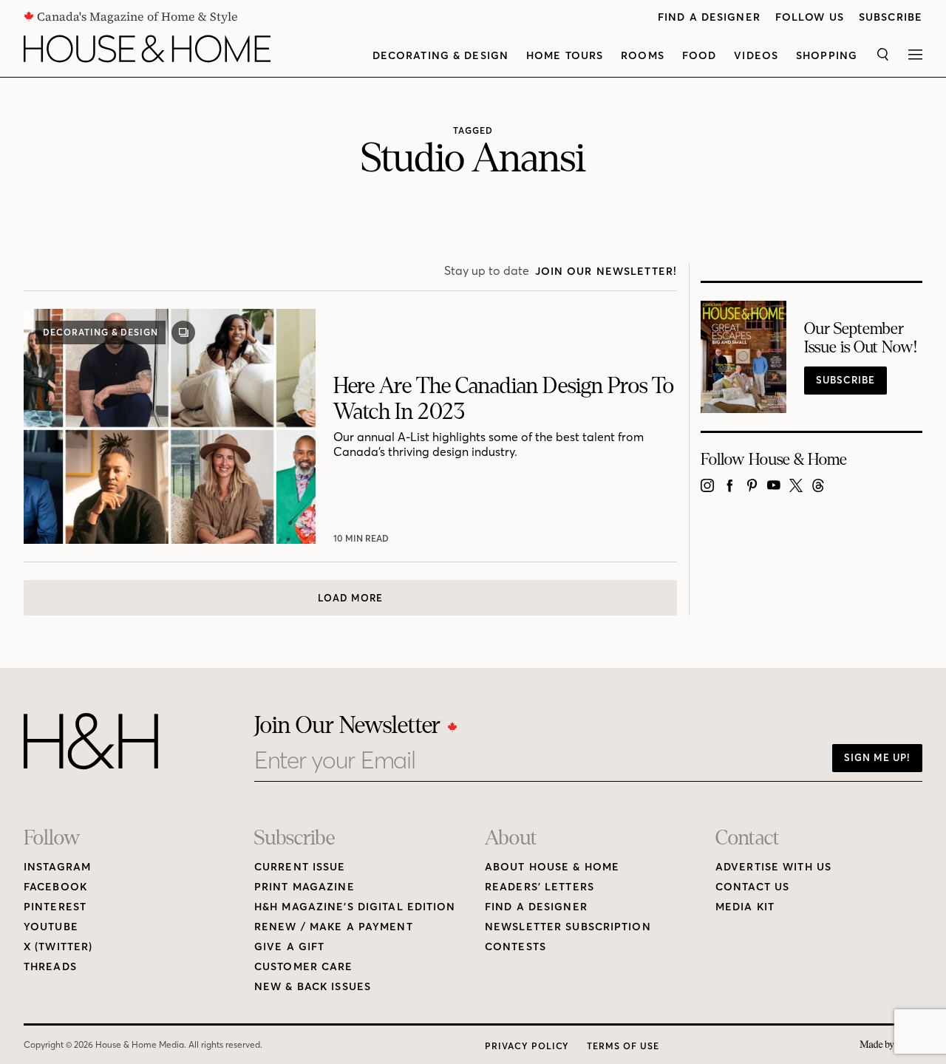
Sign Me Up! (877, 757)
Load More (350, 598)
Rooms (642, 56)
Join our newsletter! (606, 271)
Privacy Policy (527, 1045)
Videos (756, 56)
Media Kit (745, 907)
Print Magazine (304, 887)
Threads (50, 967)
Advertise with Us (773, 867)
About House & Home (552, 867)
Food (699, 56)
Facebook (55, 887)
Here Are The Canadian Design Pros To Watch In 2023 (503, 398)
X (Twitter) (58, 947)
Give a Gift (289, 947)
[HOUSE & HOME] (147, 49)
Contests (515, 947)
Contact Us (752, 887)
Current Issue (300, 867)
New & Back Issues (312, 987)
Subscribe (890, 17)
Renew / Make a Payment (333, 927)
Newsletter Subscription (568, 927)
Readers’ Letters (539, 887)
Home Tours (564, 56)
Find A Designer (709, 17)
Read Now (360, 538)
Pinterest (55, 907)
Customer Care (303, 967)
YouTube (51, 927)
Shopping (826, 56)
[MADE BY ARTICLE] (891, 1045)
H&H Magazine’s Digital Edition (355, 907)
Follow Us (809, 17)
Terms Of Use (623, 1045)
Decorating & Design (440, 56)
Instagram (57, 867)
